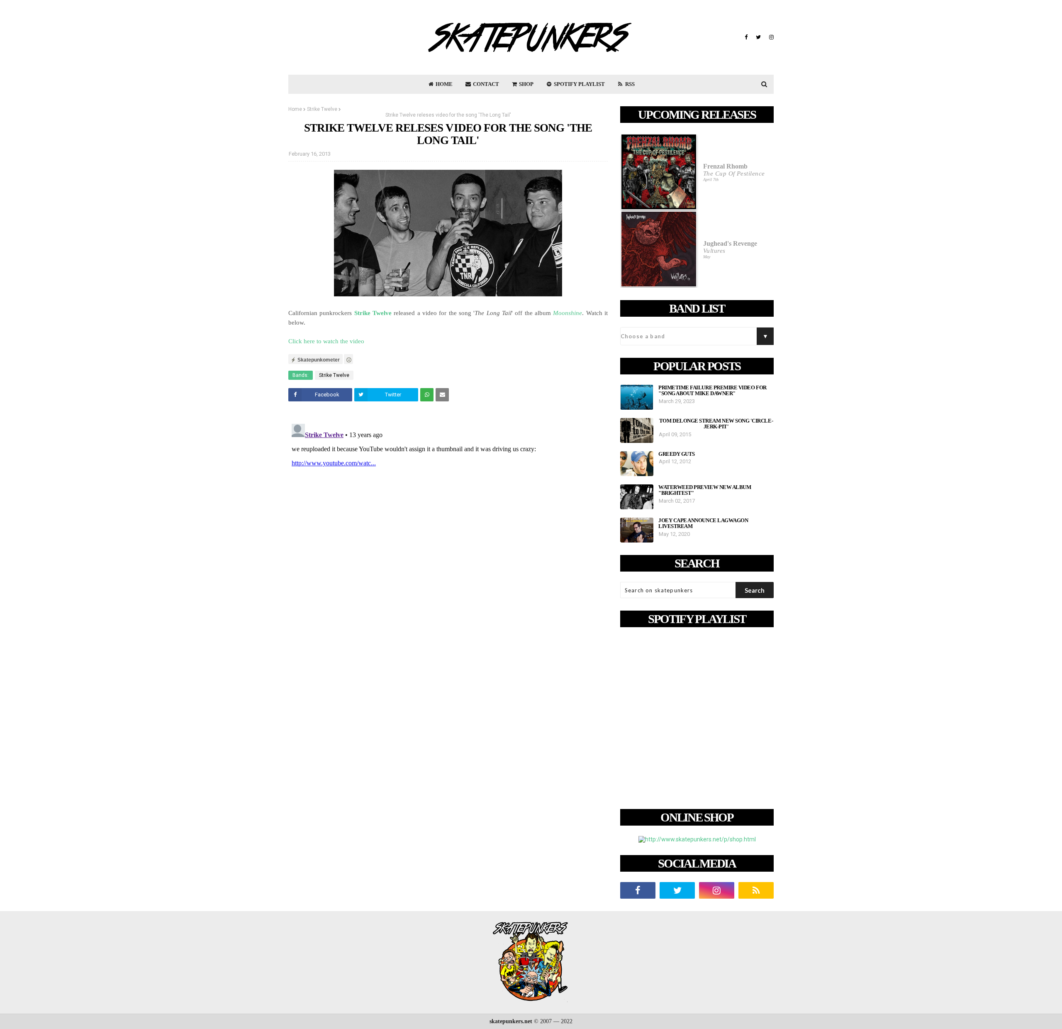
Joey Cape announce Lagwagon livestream (703, 523)
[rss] (756, 890)
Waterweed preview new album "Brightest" (704, 490)
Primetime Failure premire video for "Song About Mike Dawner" (712, 390)
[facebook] (746, 37)
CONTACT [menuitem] (485, 84)
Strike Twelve (322, 109)
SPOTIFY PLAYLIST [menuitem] (579, 84)
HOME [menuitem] (443, 84)
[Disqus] (448, 524)
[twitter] (758, 37)
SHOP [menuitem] (525, 84)
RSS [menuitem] (629, 84)
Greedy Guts (676, 454)
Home (295, 109)
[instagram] (770, 37)
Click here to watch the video (326, 341)
